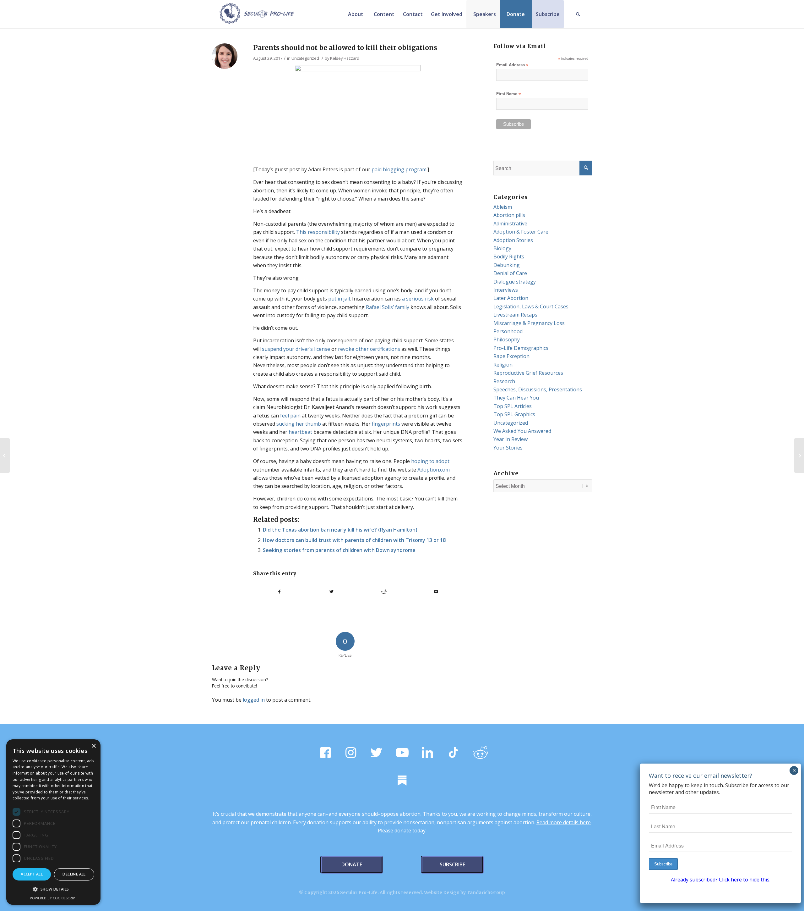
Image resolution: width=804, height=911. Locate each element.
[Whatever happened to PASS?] (5, 455)
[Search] (578, 14)
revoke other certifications (369, 348)
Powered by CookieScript (53, 898)
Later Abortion (510, 298)
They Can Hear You (516, 397)
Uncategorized (305, 58)
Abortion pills (509, 215)
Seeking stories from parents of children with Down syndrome (339, 550)
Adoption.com (433, 469)
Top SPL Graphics (514, 414)
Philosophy (506, 339)
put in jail (339, 298)
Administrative (510, 223)
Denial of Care (510, 273)
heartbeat (300, 431)
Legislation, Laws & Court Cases (530, 306)
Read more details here (563, 822)
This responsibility (318, 232)
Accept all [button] (32, 874)
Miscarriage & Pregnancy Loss (529, 323)
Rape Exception (511, 356)
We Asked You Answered (522, 431)
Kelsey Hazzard (344, 58)
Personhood (508, 331)
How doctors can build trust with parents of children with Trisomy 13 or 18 (354, 540)
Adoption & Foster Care (520, 231)
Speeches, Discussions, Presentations (537, 389)
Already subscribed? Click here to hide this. (720, 879)
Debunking (506, 265)
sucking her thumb (298, 423)
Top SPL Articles (512, 406)
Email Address (512, 65)
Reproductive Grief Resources (528, 372)
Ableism (502, 206)
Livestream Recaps (515, 314)
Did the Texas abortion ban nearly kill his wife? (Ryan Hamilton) (340, 529)
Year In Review (510, 439)
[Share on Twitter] (332, 591)
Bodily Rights (508, 256)
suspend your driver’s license (296, 348)
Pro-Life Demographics (520, 348)
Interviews (505, 289)
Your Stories (508, 447)
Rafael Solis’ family (387, 307)
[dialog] (53, 822)
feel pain (290, 415)
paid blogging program (399, 169)
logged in (254, 699)
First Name (508, 94)
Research (504, 381)
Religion (503, 364)
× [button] (93, 746)
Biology (502, 248)
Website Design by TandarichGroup (464, 892)
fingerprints (386, 423)
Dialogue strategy (514, 281)
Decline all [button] (73, 874)
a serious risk (418, 298)
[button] (53, 889)
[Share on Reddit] (384, 591)
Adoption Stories (513, 240)
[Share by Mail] (436, 591)
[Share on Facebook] (279, 591)
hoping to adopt (430, 461)
